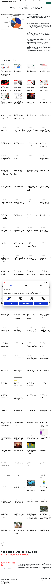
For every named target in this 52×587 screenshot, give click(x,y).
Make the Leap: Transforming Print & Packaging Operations (31, 245)
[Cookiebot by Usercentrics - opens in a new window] (43, 282)
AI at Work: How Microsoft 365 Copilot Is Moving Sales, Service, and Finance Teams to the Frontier (6, 173)
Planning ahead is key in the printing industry (19, 515)
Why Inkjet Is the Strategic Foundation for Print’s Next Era (45, 145)
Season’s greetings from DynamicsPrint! (45, 411)
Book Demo (49, 3)
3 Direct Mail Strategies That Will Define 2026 (6, 144)
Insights (26, 5)
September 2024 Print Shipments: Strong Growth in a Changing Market (6, 331)
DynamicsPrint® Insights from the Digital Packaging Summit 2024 (45, 316)
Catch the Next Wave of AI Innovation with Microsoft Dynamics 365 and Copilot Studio (19, 203)
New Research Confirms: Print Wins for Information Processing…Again (6, 424)
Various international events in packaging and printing (19, 424)
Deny (11, 303)
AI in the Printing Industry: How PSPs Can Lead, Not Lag (45, 217)
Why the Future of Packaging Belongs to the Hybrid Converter (6, 202)
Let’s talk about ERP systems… (18, 451)
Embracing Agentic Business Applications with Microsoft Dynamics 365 (45, 131)
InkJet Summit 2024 (44, 370)
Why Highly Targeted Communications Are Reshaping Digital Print (19, 117)
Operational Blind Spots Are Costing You (32, 144)
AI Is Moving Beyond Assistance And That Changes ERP (18, 102)
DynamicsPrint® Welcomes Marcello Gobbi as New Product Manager (45, 273)
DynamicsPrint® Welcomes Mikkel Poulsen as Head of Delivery (45, 89)
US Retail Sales (4, 357)
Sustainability (43, 450)
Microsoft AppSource (5, 581)
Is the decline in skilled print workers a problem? (6, 488)
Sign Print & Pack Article (6, 383)
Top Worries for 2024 (31, 410)
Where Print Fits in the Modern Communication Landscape (19, 245)
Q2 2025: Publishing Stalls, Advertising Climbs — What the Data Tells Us (45, 188)
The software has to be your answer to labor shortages (19, 532)
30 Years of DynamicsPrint (30, 464)
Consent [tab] (10, 285)
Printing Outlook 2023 (5, 475)
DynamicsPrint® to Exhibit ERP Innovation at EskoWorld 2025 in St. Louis (32, 259)
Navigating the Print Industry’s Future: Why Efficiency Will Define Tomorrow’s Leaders (45, 231)
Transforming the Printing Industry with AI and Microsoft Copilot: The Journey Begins (19, 316)
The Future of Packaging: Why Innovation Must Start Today (45, 258)
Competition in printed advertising (45, 437)
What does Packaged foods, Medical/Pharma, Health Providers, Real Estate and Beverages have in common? (32, 517)
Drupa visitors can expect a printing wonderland (6, 464)
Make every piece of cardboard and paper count (18, 502)
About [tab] (41, 285)
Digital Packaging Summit (32, 422)
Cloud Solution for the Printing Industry (31, 384)
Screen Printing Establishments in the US (32, 437)
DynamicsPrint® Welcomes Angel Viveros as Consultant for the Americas (32, 316)
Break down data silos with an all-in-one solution (32, 531)
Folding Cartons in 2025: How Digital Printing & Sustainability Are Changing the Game (6, 259)
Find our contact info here (15, 554)
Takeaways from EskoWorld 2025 (43, 244)
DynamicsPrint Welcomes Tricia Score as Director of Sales (45, 345)
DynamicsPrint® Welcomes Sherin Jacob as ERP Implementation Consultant (19, 273)
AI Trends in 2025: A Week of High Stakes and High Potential (45, 158)
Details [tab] (26, 285)
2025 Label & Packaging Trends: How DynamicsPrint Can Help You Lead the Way (32, 331)
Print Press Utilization (31, 157)
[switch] (20, 299)
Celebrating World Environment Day (18, 371)
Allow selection (26, 303)
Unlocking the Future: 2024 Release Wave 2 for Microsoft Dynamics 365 (45, 330)
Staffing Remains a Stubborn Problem (18, 384)
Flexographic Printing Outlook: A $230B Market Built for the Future (19, 258)
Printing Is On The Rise (19, 463)
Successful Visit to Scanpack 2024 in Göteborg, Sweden (5, 345)
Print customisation (44, 383)
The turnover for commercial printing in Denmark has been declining (44, 424)
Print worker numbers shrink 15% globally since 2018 (6, 438)
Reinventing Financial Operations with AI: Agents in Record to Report (18, 172)
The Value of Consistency (45, 463)
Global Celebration (18, 410)
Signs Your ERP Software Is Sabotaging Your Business (32, 372)
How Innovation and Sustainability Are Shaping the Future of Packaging (19, 230)
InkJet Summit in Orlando (32, 395)
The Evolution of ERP (31, 115)
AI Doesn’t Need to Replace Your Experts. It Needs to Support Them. (6, 89)
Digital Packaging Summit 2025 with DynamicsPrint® (32, 171)
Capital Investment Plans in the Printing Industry (19, 344)
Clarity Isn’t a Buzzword (19, 143)
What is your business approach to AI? (5, 396)
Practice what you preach (32, 501)
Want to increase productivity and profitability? (4, 516)
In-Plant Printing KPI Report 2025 (18, 216)
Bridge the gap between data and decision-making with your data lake (45, 489)
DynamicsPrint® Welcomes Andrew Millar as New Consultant (32, 89)
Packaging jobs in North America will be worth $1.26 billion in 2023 (19, 438)
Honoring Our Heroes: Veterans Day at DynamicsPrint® (18, 330)
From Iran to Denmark (44, 530)
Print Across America (31, 475)
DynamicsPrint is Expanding (4, 371)
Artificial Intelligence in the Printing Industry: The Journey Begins (6, 217)
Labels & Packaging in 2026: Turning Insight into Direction (32, 130)
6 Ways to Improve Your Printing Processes (6, 451)
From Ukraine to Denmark (45, 501)
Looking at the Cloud (5, 410)
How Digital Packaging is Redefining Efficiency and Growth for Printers (32, 273)
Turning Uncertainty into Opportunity (32, 216)
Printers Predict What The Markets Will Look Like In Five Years (32, 452)
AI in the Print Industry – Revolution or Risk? (6, 315)
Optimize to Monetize (18, 186)
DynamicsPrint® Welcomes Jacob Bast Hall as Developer (19, 89)
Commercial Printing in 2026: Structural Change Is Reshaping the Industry (19, 130)
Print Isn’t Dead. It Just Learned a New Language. (6, 187)
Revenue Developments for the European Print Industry (45, 358)
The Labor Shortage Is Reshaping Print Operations (32, 102)
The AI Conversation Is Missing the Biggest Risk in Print (6, 117)
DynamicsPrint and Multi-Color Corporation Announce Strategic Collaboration (19, 397)
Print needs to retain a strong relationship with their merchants (6, 502)
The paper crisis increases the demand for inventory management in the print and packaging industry (45, 517)
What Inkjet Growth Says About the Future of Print (45, 101)
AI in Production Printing (45, 71)
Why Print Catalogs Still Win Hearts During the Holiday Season (6, 158)
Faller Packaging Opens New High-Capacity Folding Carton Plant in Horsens (32, 188)
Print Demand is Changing (19, 357)
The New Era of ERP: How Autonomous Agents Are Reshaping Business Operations (32, 231)
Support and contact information (7, 582)
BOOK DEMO (29, 53)
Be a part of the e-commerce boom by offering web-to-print (31, 489)
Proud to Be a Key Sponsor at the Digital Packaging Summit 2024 (32, 345)
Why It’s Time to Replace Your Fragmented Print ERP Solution (6, 273)
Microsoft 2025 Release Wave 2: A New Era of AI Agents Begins (6, 230)
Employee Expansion (18, 475)
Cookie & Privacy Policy (5, 583)
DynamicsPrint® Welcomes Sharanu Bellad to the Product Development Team (6, 103)
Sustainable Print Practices (17, 157)
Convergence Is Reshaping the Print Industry (5, 130)
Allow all (40, 303)
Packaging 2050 (30, 201)
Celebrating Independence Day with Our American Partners (32, 358)
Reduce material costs (6, 530)
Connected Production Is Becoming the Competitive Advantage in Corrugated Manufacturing (6, 74)
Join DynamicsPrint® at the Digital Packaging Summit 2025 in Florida (45, 202)
